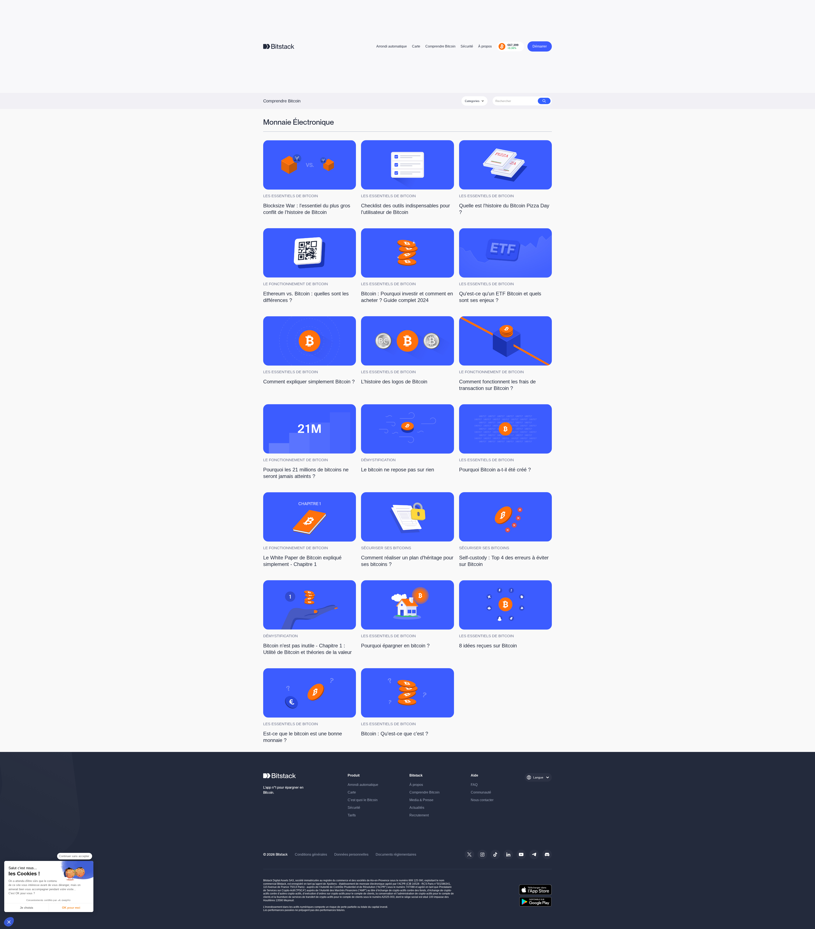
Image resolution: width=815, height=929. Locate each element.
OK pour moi (71, 907)
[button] (9, 922)
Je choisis (26, 907)
